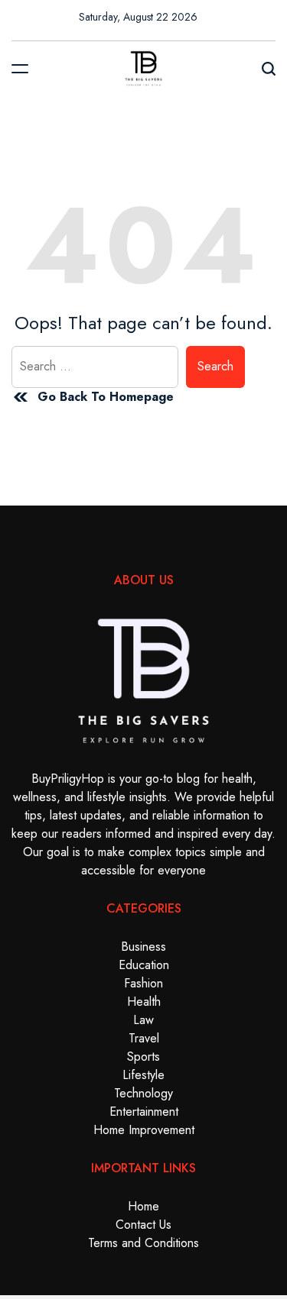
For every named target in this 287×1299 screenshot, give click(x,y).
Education (144, 965)
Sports (143, 1056)
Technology (143, 1093)
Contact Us (143, 1224)
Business (143, 946)
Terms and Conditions (143, 1243)
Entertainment (143, 1111)
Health (144, 1001)
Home (143, 1206)
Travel (144, 1038)
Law (143, 1020)
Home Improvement (143, 1130)
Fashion (143, 983)
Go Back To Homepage (106, 397)
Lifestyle (143, 1075)
